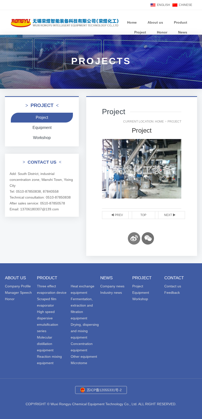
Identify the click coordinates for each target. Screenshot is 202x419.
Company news (112, 286)
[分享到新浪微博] (134, 238)
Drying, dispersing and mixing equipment (85, 331)
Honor (162, 32)
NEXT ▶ (170, 215)
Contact (174, 278)
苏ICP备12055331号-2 (104, 390)
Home (132, 22)
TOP (143, 215)
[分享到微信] (148, 238)
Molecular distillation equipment (45, 343)
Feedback (172, 293)
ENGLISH (163, 5)
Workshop (42, 138)
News (182, 32)
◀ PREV (117, 215)
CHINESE (185, 5)
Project (140, 32)
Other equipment (84, 356)
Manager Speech (18, 293)
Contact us (172, 286)
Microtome (79, 363)
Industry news (111, 293)
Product (180, 22)
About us (155, 22)
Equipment (42, 127)
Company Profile (18, 286)
